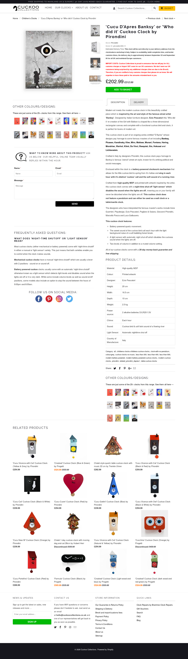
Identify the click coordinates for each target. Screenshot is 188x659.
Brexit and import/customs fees (108, 612)
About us (99, 631)
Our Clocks (64, 7)
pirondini (115, 361)
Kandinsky (119, 142)
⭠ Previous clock (153, 18)
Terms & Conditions (103, 624)
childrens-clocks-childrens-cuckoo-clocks (133, 351)
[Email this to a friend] (134, 368)
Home (48, 7)
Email (58, 168)
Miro (133, 142)
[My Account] (114, 9)
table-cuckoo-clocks (149, 361)
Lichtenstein (112, 150)
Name (17, 168)
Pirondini (114, 43)
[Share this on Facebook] (119, 368)
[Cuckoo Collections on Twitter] (55, 627)
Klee (128, 142)
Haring (165, 142)
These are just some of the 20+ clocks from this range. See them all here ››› (47, 113)
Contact (96, 7)
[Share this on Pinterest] (124, 368)
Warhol (119, 146)
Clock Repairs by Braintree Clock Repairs (155, 604)
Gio (150, 146)
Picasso (109, 142)
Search (140, 612)
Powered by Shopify (105, 649)
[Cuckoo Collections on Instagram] (70, 627)
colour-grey (110, 354)
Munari (148, 142)
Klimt (126, 146)
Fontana (157, 142)
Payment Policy (102, 616)
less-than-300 (141, 354)
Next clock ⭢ (169, 18)
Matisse (140, 142)
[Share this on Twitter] (114, 368)
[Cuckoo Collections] (27, 8)
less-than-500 (165, 354)
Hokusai (157, 146)
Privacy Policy (101, 620)
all (115, 351)
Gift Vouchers (142, 608)
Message (19, 180)
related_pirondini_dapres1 (130, 361)
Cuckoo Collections (88, 649)
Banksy (165, 138)
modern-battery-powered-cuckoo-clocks (141, 357)
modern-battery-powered (115, 357)
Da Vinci (134, 146)
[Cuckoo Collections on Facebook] (60, 627)
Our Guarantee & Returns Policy (109, 604)
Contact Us (100, 628)
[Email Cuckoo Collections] (75, 627)
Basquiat (143, 146)
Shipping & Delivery (103, 608)
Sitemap (99, 635)
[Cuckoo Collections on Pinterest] (65, 627)
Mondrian (110, 146)
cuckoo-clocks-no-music (125, 354)
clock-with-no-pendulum (160, 351)
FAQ (139, 616)
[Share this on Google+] (129, 368)
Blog (139, 620)
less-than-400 (153, 354)
